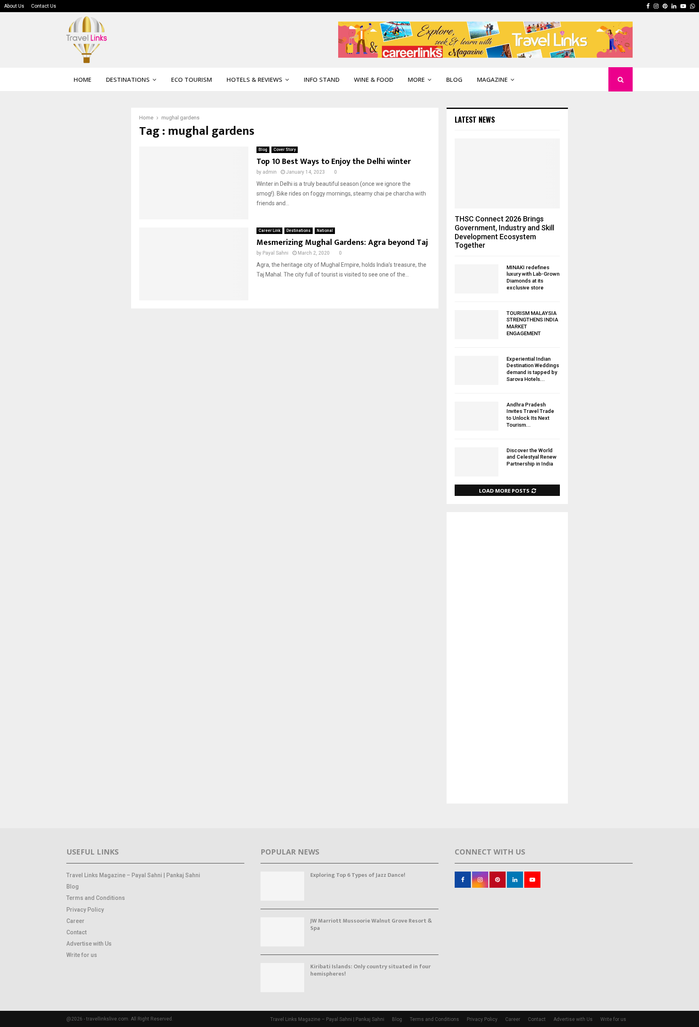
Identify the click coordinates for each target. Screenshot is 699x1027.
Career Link (269, 230)
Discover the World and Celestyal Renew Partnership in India (531, 457)
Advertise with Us (89, 943)
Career (75, 921)
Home (82, 79)
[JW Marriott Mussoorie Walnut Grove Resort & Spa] (282, 931)
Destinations (128, 79)
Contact (76, 932)
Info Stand (321, 79)
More (416, 79)
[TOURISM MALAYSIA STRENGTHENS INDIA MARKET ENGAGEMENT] (476, 324)
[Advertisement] (507, 658)
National (325, 230)
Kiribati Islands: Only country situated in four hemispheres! (370, 970)
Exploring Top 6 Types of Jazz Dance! (357, 875)
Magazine (492, 79)
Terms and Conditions (95, 898)
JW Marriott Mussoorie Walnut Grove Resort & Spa (371, 924)
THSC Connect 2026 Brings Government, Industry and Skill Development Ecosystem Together (504, 232)
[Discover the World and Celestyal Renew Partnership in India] (476, 461)
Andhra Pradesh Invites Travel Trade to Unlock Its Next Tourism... (530, 415)
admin (270, 172)
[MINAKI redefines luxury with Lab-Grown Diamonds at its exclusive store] (476, 278)
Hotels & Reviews (254, 79)
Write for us (81, 955)
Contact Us (43, 6)
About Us (14, 6)
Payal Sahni (275, 253)
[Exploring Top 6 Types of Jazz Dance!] (282, 886)
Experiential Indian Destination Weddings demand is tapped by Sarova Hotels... (532, 369)
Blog (454, 79)
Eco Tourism (191, 79)
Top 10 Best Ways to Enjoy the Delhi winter (333, 161)
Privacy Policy (85, 909)
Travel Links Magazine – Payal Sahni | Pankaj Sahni (133, 875)
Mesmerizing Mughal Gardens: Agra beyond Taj (342, 242)
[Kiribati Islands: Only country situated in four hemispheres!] (282, 977)
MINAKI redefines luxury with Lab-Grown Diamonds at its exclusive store (532, 277)
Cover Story (284, 149)
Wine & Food (373, 79)
